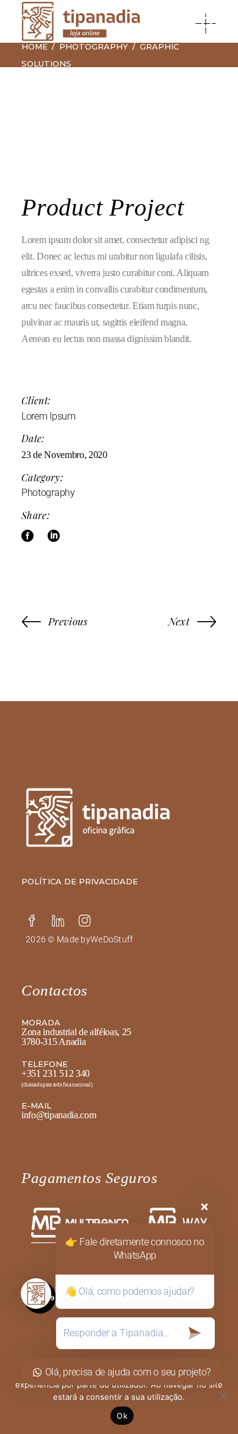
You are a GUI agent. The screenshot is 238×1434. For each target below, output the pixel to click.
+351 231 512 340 (55, 1073)
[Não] (223, 1395)
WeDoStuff (112, 939)
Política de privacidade (79, 881)
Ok (122, 1416)
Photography (47, 492)
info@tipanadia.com (58, 1115)
